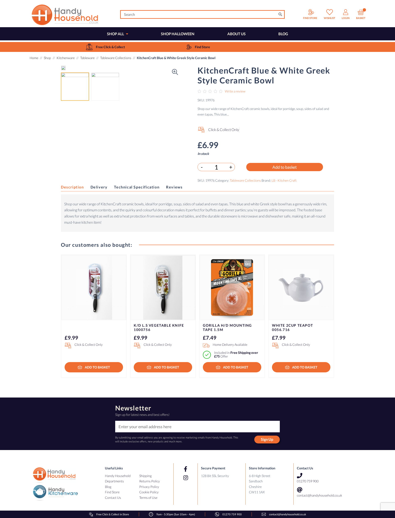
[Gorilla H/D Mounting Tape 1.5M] (232, 287)
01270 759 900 (307, 481)
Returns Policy (149, 481)
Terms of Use (148, 497)
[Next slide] (326, 308)
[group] (105, 47)
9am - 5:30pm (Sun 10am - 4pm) (175, 514)
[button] (69, 68)
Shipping (145, 476)
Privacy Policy (149, 487)
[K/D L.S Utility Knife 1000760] (93, 287)
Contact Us (113, 497)
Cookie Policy (149, 492)
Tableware (87, 58)
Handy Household (118, 476)
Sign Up (267, 439)
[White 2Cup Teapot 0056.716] (301, 287)
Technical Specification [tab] (136, 187)
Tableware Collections (115, 58)
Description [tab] (72, 187)
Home (34, 58)
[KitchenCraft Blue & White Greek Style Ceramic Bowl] (63, 67)
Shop (47, 58)
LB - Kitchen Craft (284, 180)
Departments (114, 481)
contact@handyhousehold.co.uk (319, 495)
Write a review (235, 91)
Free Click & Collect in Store (112, 514)
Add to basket (284, 167)
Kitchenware (66, 58)
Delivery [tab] (99, 187)
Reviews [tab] (174, 187)
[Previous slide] (69, 308)
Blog (108, 487)
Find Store (112, 492)
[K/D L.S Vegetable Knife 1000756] (162, 287)
